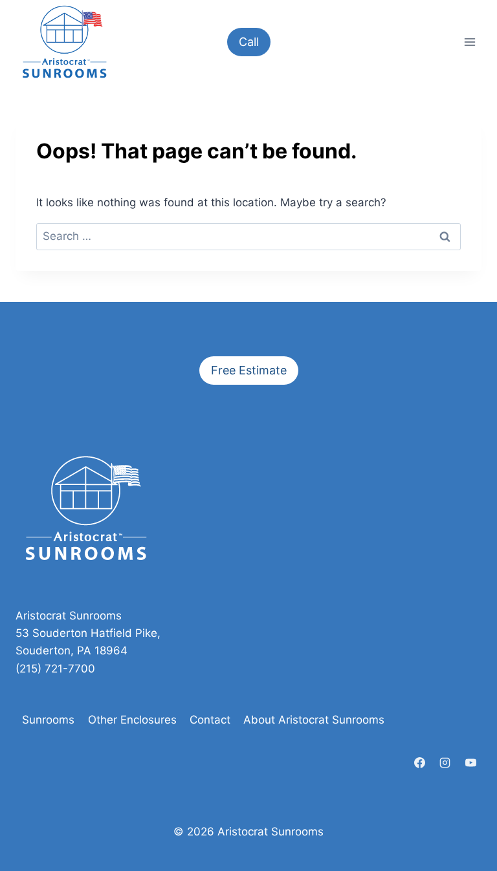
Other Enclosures (132, 719)
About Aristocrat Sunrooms (313, 719)
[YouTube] (470, 762)
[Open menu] (469, 42)
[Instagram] (445, 762)
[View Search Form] (439, 42)
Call (249, 41)
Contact (210, 719)
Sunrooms (48, 719)
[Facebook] (420, 762)
